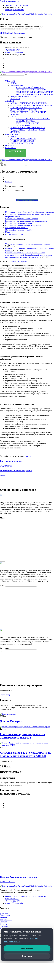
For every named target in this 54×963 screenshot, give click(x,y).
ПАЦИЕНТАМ (11, 134)
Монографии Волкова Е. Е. (16, 228)
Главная (8, 182)
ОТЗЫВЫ (9, 145)
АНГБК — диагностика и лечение (28, 103)
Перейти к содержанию (10, 1)
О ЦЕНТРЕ (10, 81)
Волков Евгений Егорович (30, 88)
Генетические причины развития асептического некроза (22, 735)
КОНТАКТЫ (10, 148)
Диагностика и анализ (23, 139)
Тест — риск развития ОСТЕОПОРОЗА (27, 124)
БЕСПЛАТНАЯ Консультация (12, 33)
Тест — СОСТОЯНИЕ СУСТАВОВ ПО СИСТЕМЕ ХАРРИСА (33, 120)
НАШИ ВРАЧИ (16, 85)
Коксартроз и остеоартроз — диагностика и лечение (26, 109)
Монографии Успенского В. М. (18, 230)
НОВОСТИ (15, 99)
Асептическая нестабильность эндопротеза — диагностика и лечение (27, 130)
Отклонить (27, 956)
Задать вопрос (6, 695)
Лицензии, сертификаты (23, 96)
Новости (9, 232)
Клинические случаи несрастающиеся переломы (26, 221)
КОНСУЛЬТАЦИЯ (16, 151)
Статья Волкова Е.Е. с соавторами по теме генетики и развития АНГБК (25, 754)
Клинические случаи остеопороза (19, 223)
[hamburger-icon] (1, 77)
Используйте (27, 948)
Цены (13, 136)
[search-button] (26, 74)
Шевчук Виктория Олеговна (31, 90)
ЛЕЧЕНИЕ (9, 101)
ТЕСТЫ (13, 116)
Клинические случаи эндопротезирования (23, 225)
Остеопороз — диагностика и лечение (31, 105)
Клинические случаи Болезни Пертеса (21, 219)
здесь (28, 456)
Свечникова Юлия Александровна (34, 92)
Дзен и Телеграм (11, 721)
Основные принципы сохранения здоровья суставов (27, 244)
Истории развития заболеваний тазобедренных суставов (29, 212)
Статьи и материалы (21, 143)
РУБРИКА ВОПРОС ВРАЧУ (22, 141)
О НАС (13, 83)
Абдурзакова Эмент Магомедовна (34, 94)
